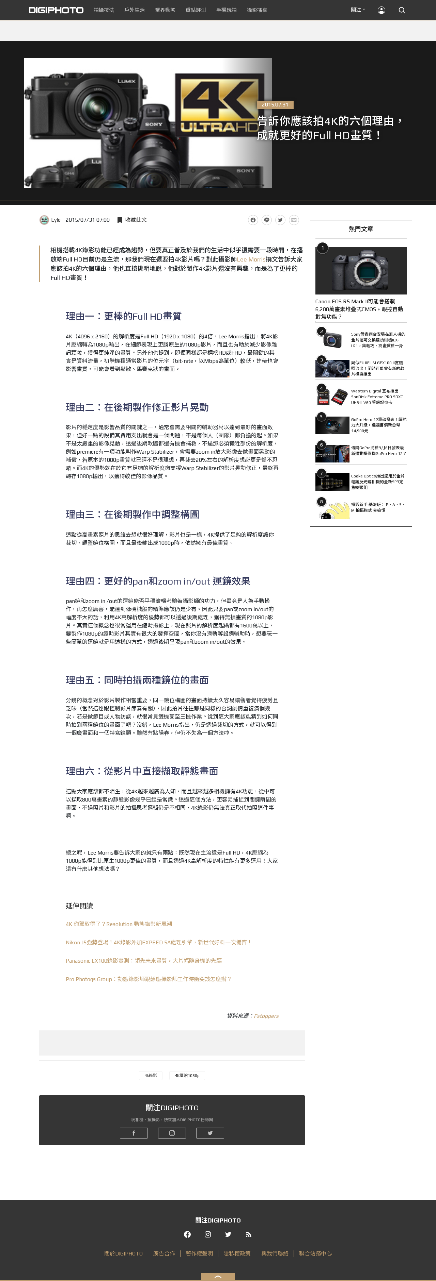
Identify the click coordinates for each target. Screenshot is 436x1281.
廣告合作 (164, 1253)
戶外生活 (134, 10)
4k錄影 (150, 1075)
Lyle (56, 220)
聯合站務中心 (315, 1253)
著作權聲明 (199, 1253)
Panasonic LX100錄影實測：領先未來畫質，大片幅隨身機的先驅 (144, 961)
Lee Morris (251, 259)
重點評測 (196, 10)
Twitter (280, 220)
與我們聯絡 (275, 1253)
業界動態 (165, 10)
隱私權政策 (237, 1253)
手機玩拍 (226, 10)
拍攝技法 (104, 10)
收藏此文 (136, 220)
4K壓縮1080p (187, 1075)
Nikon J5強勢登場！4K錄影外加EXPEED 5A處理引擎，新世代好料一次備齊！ (159, 942)
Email (294, 220)
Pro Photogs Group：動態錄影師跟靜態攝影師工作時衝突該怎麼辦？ (149, 979)
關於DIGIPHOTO (123, 1253)
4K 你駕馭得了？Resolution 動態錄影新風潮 (119, 924)
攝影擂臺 (257, 10)
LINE (267, 220)
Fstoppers (266, 1016)
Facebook (253, 220)
